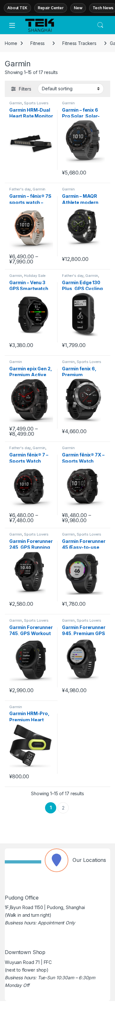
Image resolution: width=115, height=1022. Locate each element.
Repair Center (51, 7)
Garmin (15, 103)
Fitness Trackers (79, 43)
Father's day (20, 189)
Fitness (37, 43)
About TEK (17, 7)
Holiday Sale (35, 275)
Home (11, 43)
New (78, 7)
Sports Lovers (36, 103)
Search (100, 25)
